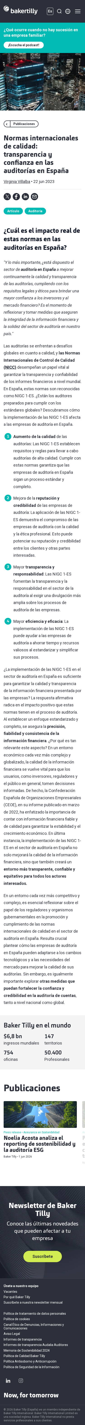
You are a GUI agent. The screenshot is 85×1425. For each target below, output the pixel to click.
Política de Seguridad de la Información (31, 1367)
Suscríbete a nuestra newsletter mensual (33, 1302)
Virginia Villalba (17, 181)
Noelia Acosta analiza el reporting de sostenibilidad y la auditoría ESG (39, 1144)
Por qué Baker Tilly (17, 1297)
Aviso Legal (12, 1334)
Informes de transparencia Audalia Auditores (36, 1345)
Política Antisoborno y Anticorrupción (30, 1361)
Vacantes (10, 1291)
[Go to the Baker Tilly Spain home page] (21, 11)
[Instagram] (20, 1380)
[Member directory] (67, 11)
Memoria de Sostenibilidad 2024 (27, 1350)
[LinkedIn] (8, 1380)
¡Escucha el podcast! (23, 45)
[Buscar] (59, 11)
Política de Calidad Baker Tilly (24, 1356)
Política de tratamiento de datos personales (35, 1313)
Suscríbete (42, 1256)
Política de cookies (17, 1319)
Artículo (13, 211)
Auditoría (35, 211)
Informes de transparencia (23, 1339)
